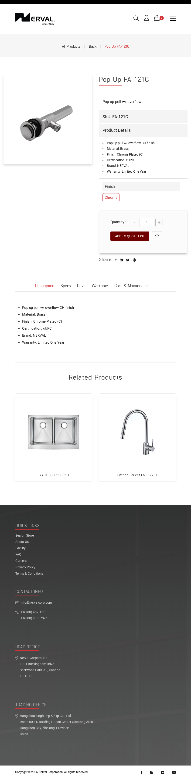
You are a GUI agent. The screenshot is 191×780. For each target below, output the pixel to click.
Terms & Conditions (29, 574)
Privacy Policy (25, 567)
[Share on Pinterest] (134, 260)
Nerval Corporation (50, 772)
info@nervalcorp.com (36, 603)
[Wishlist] (157, 236)
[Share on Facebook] (116, 260)
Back (93, 47)
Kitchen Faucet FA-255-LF (137, 475)
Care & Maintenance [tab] (132, 285)
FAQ (18, 554)
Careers (21, 561)
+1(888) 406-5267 (33, 618)
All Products (71, 47)
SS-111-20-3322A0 (54, 475)
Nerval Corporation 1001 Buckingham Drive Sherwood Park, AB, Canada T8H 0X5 (40, 667)
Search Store (24, 536)
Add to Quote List (130, 236)
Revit (81, 285)
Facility (20, 548)
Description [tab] (44, 285)
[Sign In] (146, 18)
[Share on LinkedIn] (121, 260)
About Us (22, 542)
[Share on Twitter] (128, 260)
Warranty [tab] (100, 285)
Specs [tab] (66, 285)
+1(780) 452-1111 (33, 612)
